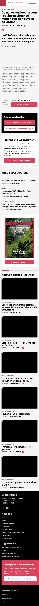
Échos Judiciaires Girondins (11, 547)
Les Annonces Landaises (10, 556)
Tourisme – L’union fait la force (17, 414)
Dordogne (5, 178)
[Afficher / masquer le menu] (3, 3)
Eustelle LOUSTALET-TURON (19, 196)
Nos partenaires (7, 538)
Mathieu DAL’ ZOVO (16, 26)
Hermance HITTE (15, 209)
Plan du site (5, 594)
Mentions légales (7, 598)
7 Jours (4, 550)
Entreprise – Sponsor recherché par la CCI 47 (19, 483)
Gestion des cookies (8, 603)
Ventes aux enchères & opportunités (14, 532)
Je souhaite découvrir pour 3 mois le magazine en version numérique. (17, 153)
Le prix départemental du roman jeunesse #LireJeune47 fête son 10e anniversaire (19, 307)
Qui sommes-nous (8, 518)
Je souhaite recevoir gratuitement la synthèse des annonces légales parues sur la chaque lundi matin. (19, 146)
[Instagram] (7, 507)
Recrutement (6, 535)
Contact (4, 521)
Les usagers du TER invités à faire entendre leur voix (16, 192)
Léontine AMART (15, 183)
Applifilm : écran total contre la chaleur (19, 181)
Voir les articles (25, 105)
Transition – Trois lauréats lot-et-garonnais (18, 448)
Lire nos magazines (20, 262)
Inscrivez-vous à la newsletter (19, 160)
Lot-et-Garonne (8, 9)
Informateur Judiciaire (9, 553)
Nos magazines (7, 529)
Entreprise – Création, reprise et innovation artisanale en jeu (17, 379)
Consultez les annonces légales (20, 129)
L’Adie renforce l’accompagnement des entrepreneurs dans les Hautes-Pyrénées (19, 205)
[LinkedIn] (3, 507)
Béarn (4, 188)
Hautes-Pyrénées (8, 201)
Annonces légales (8, 524)
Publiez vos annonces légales (20, 122)
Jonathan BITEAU (15, 348)
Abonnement (6, 526)
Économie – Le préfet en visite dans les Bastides (19, 344)
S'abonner (32, 3)
